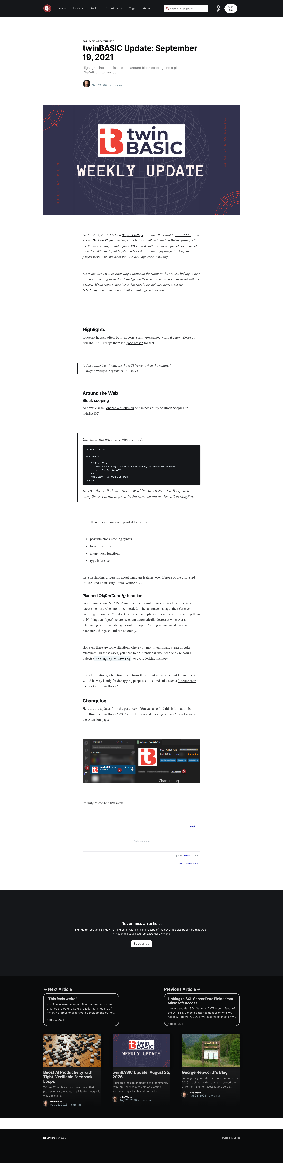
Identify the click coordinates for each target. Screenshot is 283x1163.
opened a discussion (120, 407)
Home (62, 8)
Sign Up (230, 8)
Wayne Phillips (132, 234)
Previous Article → (182, 989)
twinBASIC (183, 234)
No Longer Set (50, 1138)
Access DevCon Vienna (99, 240)
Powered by (187, 863)
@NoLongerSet (93, 290)
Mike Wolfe (99, 82)
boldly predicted (146, 240)
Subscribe (141, 944)
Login (193, 826)
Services (78, 8)
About (146, 8)
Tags (132, 8)
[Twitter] (218, 10)
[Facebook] (218, 6)
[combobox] (186, 8)
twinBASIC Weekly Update (98, 41)
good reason (134, 342)
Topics (95, 8)
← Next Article (57, 989)
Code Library (114, 8)
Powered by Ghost (230, 1138)
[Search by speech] (203, 8)
